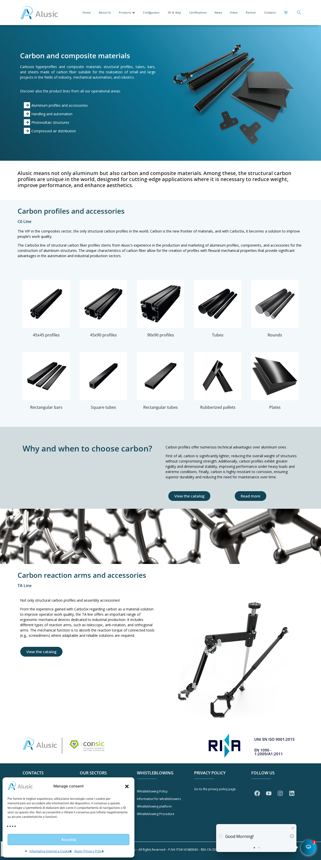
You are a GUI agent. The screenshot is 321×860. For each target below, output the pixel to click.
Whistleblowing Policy (152, 791)
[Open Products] (133, 13)
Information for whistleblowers (159, 799)
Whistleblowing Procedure (155, 814)
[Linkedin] (291, 793)
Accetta (68, 839)
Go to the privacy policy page (215, 789)
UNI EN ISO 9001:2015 (274, 739)
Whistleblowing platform (154, 806)
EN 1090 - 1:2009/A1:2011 (268, 752)
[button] (126, 786)
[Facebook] (257, 793)
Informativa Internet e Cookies (51, 851)
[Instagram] (280, 793)
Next (291, 836)
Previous (220, 836)
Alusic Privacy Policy (89, 851)
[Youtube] (268, 793)
